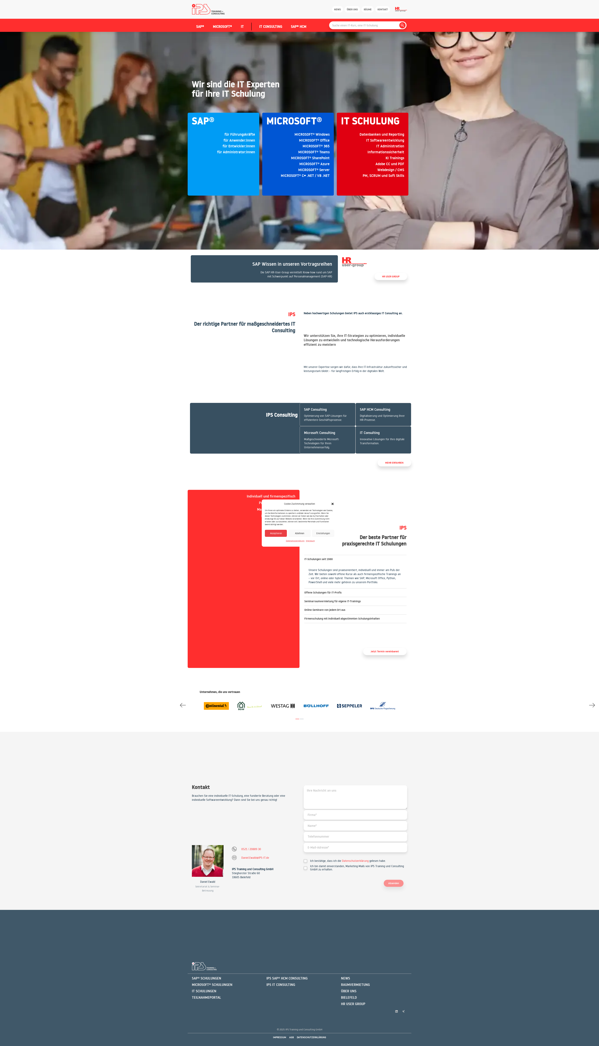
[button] (332, 503)
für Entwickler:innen (239, 146)
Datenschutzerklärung (295, 541)
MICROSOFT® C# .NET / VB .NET (305, 175)
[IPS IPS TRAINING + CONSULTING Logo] (208, 9)
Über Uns (348, 991)
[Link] (264, 269)
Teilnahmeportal (206, 997)
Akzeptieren (276, 533)
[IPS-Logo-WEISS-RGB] (204, 966)
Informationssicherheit (386, 152)
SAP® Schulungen (206, 978)
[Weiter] (592, 705)
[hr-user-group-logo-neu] (354, 262)
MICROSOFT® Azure (314, 163)
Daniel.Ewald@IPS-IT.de (255, 857)
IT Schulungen (204, 991)
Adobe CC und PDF (389, 163)
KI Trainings (395, 157)
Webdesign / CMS (390, 169)
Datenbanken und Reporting (382, 134)
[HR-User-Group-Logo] (401, 9)
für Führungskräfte (239, 134)
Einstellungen (323, 533)
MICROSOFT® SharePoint (310, 157)
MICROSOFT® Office (314, 140)
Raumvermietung (355, 984)
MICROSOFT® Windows (312, 134)
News (345, 978)
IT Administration (390, 146)
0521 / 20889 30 (251, 849)
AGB (291, 1037)
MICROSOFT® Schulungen (212, 984)
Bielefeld (349, 997)
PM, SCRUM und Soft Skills (383, 175)
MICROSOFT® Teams (314, 152)
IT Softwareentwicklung (385, 140)
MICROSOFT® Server (314, 169)
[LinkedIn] (396, 1011)
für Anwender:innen (239, 140)
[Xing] (403, 1011)
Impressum (310, 541)
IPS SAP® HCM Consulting (287, 978)
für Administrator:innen (236, 152)
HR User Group (353, 1004)
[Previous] (183, 705)
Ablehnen (299, 533)
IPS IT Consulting (280, 984)
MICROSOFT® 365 (316, 146)
